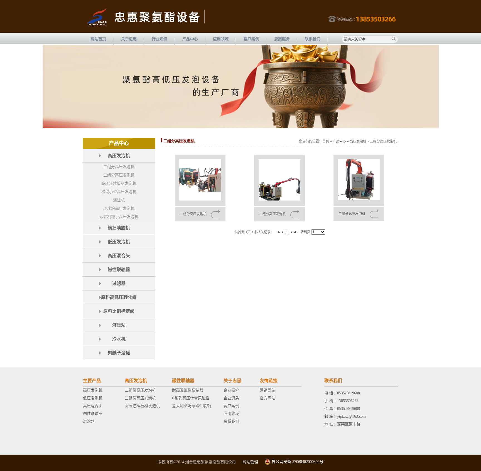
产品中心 (339, 141)
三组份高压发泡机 (140, 398)
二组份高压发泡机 (140, 390)
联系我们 (231, 421)
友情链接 (269, 380)
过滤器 (89, 421)
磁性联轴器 (92, 414)
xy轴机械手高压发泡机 (118, 217)
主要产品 (92, 380)
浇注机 (119, 200)
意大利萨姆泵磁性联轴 (191, 406)
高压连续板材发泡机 (118, 183)
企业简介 (231, 390)
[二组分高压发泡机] (200, 180)
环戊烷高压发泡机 (118, 208)
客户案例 (231, 406)
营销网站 (267, 390)
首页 (325, 141)
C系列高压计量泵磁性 (191, 398)
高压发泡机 (358, 141)
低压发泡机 (92, 398)
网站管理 (250, 462)
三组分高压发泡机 (118, 175)
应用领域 (231, 414)
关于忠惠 (232, 380)
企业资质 (231, 398)
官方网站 (267, 398)
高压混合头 (92, 406)
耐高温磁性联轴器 (187, 390)
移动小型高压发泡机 (118, 192)
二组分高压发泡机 (118, 167)
